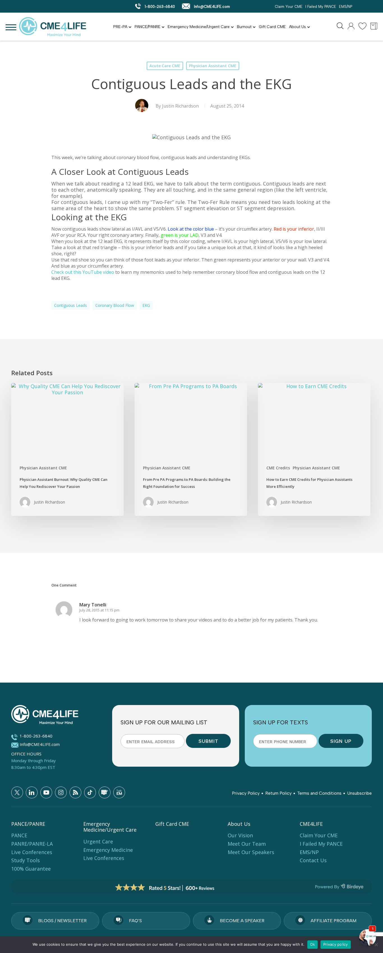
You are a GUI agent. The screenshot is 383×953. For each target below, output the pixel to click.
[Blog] (104, 792)
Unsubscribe (359, 793)
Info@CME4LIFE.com (211, 6)
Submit (208, 741)
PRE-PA (120, 26)
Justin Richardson (180, 106)
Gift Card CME (272, 26)
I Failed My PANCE (320, 6)
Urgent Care (98, 841)
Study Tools (25, 860)
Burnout (244, 26)
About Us (297, 26)
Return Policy (278, 793)
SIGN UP (340, 741)
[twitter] (17, 792)
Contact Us (313, 860)
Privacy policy (335, 944)
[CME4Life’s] (56, 715)
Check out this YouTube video (82, 272)
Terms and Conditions (319, 793)
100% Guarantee (31, 868)
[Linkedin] (32, 792)
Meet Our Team (247, 843)
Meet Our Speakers (251, 852)
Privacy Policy (246, 793)
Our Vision (240, 835)
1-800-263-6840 (159, 6)
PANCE (19, 835)
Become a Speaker (242, 920)
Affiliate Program (333, 920)
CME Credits (278, 467)
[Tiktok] (90, 792)
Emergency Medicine (108, 850)
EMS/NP (345, 6)
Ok (312, 944)
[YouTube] (46, 792)
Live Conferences (31, 852)
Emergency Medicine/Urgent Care (199, 26)
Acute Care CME (164, 65)
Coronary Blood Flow (114, 305)
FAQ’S (135, 920)
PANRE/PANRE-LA (32, 843)
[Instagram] (61, 792)
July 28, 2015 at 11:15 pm (99, 610)
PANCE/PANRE (147, 26)
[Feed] (75, 792)
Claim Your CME (289, 6)
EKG (146, 305)
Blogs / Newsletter (62, 920)
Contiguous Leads (70, 305)
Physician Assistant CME (212, 65)
